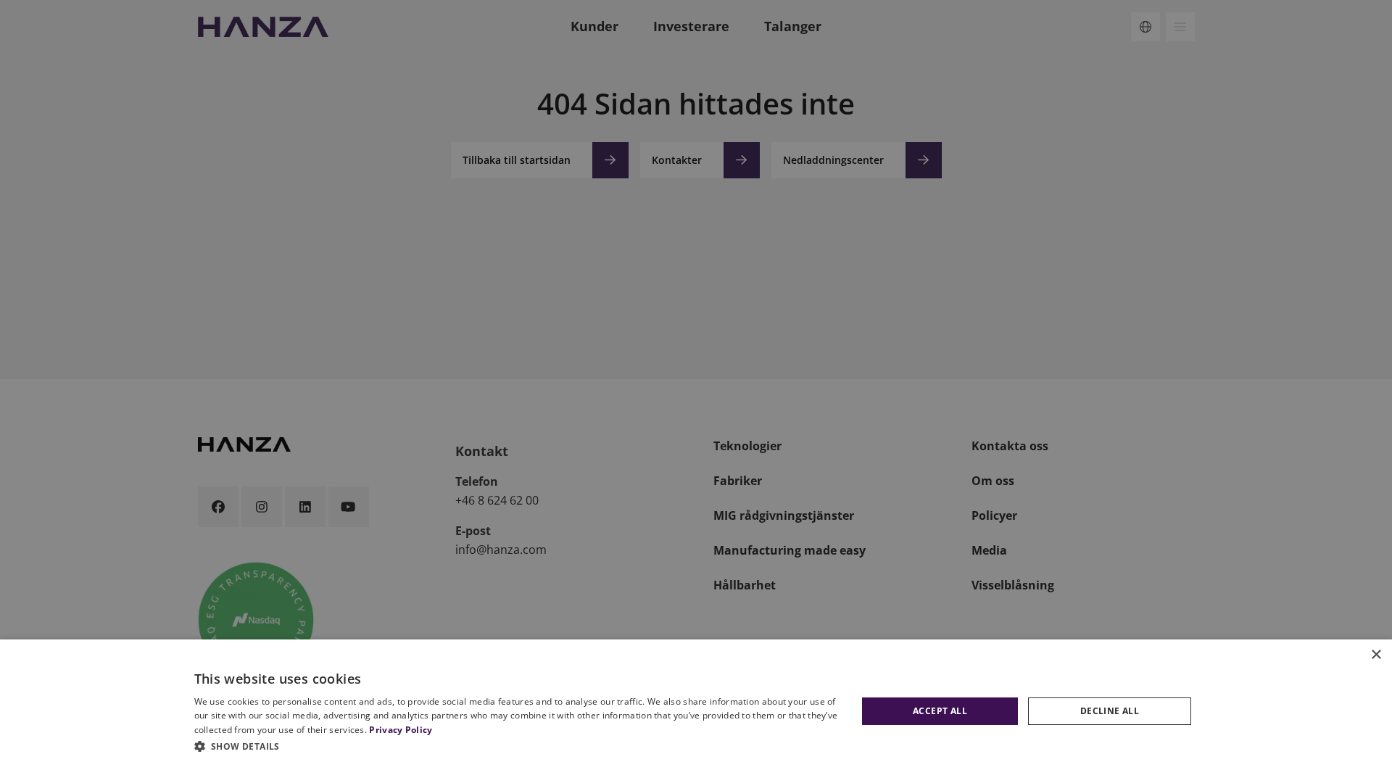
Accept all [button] (940, 711)
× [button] (1375, 655)
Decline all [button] (1109, 711)
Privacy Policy (400, 730)
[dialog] (696, 711)
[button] (518, 746)
